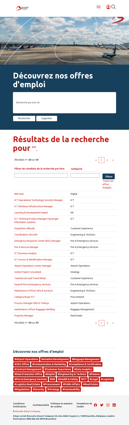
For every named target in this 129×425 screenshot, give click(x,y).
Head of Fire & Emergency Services (32, 284)
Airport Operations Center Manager (32, 265)
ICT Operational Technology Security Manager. (38, 200)
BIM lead (19, 194)
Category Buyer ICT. (24, 297)
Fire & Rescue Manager (26, 247)
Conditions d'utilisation (19, 405)
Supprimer (46, 118)
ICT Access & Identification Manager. (33, 259)
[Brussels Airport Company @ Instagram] (108, 405)
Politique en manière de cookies (62, 405)
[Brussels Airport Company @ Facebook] (95, 405)
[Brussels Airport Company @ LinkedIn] (114, 405)
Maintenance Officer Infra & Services (33, 290)
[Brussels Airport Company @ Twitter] (102, 405)
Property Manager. (24, 315)
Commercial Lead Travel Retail (30, 278)
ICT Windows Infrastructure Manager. (33, 206)
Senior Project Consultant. (28, 272)
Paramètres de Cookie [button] (84, 405)
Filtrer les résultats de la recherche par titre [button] (39, 168)
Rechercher (24, 118)
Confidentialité (41, 405)
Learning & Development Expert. (31, 212)
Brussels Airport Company (27, 411)
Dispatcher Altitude (24, 228)
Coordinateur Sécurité (25, 234)
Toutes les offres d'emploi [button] (108, 184)
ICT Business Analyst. (25, 253)
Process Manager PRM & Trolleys (31, 303)
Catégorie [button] (76, 168)
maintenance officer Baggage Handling (34, 309)
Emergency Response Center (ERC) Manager (37, 241)
